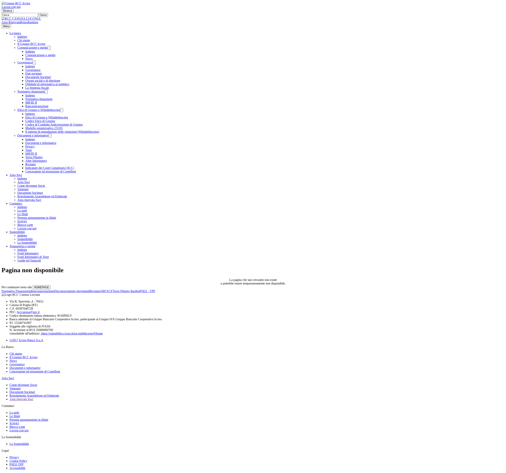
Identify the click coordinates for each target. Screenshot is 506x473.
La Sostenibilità (27, 242)
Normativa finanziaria (30, 91)
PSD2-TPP (16, 464)
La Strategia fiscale (37, 87)
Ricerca (7, 10)
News (29, 58)
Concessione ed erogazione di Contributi (50, 171)
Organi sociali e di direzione (42, 80)
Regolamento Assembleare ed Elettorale (42, 196)
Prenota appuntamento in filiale (36, 217)
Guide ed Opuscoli (29, 260)
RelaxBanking (29, 22)
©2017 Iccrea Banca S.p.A (26, 340)
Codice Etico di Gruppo (40, 121)
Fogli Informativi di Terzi (33, 257)
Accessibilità (17, 468)
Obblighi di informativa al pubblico (47, 84)
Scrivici (22, 221)
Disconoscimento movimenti (72, 291)
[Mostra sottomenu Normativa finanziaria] (46, 92)
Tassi (28, 150)
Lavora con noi (11, 7)
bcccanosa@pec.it (28, 312)
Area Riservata (11, 22)
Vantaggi (22, 189)
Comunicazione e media (32, 47)
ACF (109, 291)
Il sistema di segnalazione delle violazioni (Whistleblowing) (62, 131)
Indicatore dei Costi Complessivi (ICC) (49, 168)
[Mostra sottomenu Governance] (34, 63)
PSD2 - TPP (147, 291)
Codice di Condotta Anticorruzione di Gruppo (54, 124)
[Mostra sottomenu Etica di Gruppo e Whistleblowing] (61, 110)
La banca (15, 33)
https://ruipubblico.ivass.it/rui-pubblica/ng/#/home (71, 333)
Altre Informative (36, 160)
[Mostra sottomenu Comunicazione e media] (49, 48)
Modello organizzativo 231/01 (44, 128)
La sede (22, 210)
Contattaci (15, 203)
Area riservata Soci (29, 200)
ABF (103, 291)
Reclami (30, 164)
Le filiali (22, 214)
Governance (25, 62)
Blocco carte (25, 225)
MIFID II (31, 102)
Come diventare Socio (31, 185)
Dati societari (33, 73)
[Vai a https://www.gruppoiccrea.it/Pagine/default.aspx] (16, 3)
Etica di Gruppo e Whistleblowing (38, 110)
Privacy (30, 146)
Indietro (22, 36)
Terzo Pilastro (33, 157)
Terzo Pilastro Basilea (126, 291)
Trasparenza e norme (22, 246)
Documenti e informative (32, 135)
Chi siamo (23, 40)
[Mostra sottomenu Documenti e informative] (50, 136)
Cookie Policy (18, 461)
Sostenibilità (17, 232)
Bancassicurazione (36, 106)
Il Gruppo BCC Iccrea (31, 43)
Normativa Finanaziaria (16, 291)
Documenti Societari (38, 77)
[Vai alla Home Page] (21, 18)
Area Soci (15, 175)
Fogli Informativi (28, 253)
